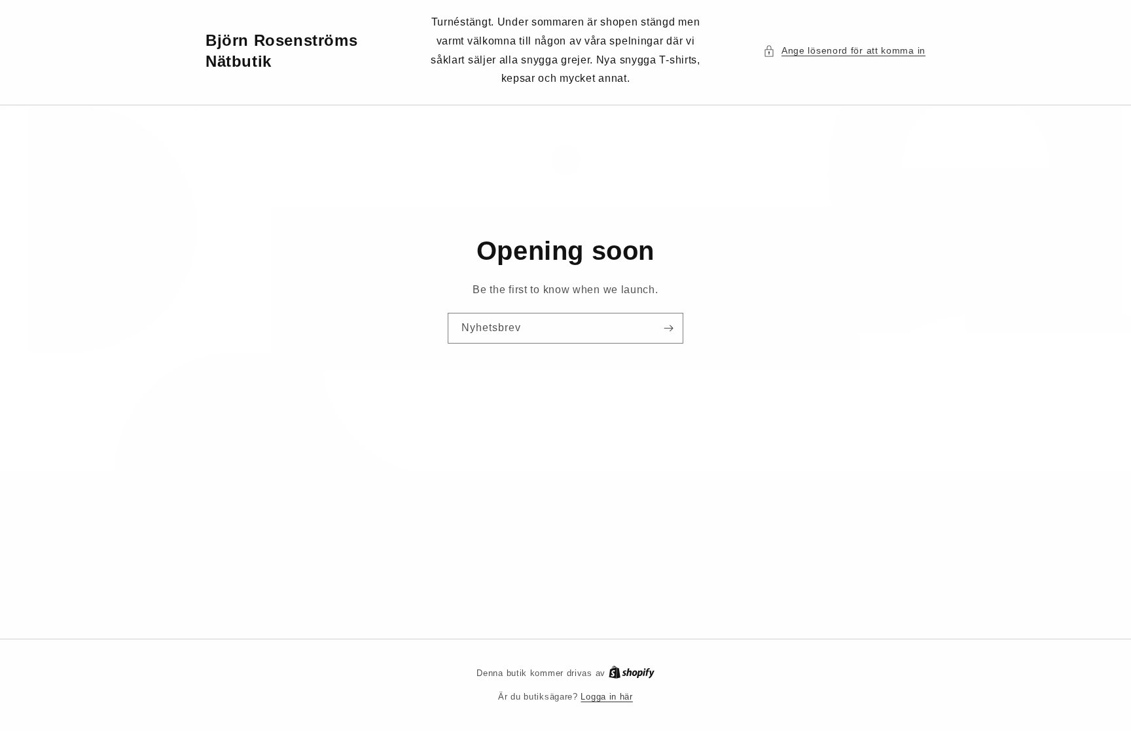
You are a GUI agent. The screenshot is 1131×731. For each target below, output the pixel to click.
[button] (844, 51)
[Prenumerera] (668, 328)
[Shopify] (632, 673)
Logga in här (606, 697)
